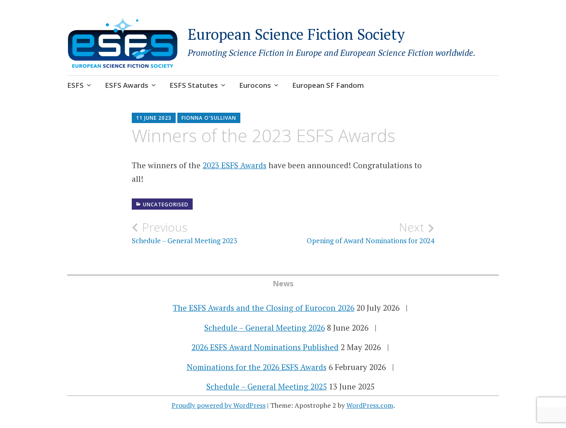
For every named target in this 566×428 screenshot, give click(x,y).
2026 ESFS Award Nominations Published (265, 347)
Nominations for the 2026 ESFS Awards (257, 367)
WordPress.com (369, 405)
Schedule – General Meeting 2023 (184, 232)
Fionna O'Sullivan (208, 117)
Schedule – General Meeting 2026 (264, 327)
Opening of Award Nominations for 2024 (370, 232)
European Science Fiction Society (296, 34)
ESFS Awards (126, 85)
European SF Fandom (328, 85)
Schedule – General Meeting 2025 (266, 386)
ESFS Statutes (193, 85)
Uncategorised (166, 204)
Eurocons (255, 85)
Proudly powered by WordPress (219, 405)
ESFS (75, 85)
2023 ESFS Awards (234, 165)
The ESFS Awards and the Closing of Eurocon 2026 (263, 307)
